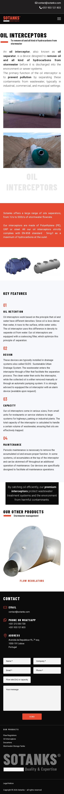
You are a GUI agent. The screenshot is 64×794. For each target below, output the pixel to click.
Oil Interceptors (9, 739)
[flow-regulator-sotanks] (32, 551)
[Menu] (58, 19)
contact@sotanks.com (49, 2)
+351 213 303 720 (17, 624)
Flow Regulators (10, 735)
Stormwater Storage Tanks (14, 746)
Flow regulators (32, 580)
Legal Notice (8, 783)
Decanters (7, 743)
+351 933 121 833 (51, 7)
